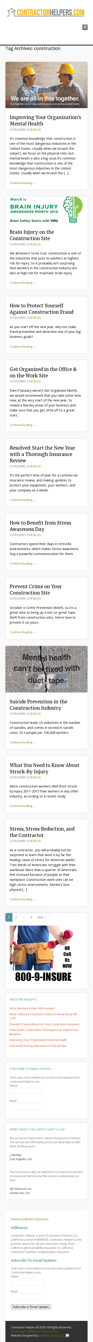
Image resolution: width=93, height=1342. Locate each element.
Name (13, 1086)
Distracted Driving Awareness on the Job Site (38, 1046)
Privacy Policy (49, 1331)
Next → (42, 917)
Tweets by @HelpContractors (29, 1219)
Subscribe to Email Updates (31, 1307)
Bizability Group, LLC (52, 1335)
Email (13, 1101)
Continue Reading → (23, 183)
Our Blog (34, 130)
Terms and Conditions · (26, 1331)
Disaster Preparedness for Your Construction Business (44, 1024)
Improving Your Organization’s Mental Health (38, 1040)
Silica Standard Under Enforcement (32, 1008)
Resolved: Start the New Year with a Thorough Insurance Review (42, 454)
